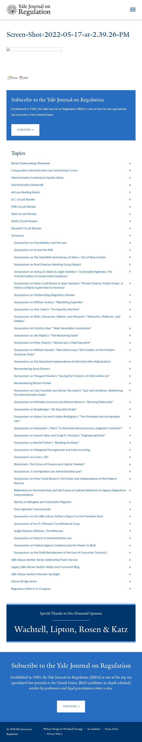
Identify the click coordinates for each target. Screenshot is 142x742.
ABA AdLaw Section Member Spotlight (35, 574)
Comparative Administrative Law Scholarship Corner (44, 170)
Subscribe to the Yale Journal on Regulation (71, 665)
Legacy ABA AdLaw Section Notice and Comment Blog (45, 567)
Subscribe (24, 130)
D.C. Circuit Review (23, 199)
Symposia (17, 235)
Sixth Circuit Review (23, 214)
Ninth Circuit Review (24, 221)
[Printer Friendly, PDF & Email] (17, 78)
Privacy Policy (54, 733)
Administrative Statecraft (27, 185)
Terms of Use (111, 729)
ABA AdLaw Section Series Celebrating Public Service (44, 559)
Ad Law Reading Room (25, 192)
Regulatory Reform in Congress (31, 588)
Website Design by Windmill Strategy (63, 729)
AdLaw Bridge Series (24, 581)
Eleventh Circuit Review (26, 228)
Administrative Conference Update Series (37, 177)
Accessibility (93, 729)
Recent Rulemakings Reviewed (30, 163)
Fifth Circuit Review (23, 206)
